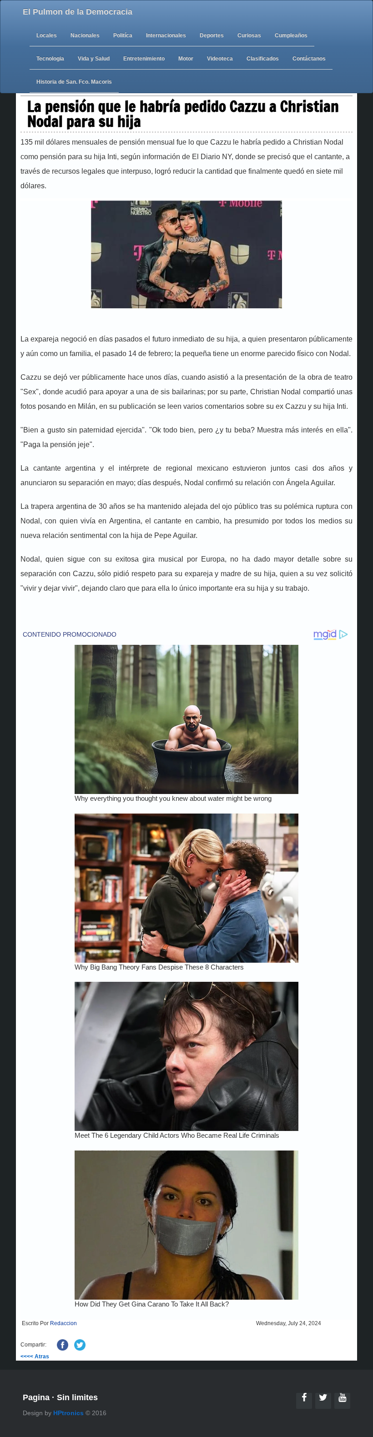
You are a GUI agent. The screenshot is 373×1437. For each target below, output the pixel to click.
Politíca (122, 35)
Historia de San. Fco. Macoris (74, 82)
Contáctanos (309, 58)
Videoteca (220, 58)
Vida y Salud (94, 58)
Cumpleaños (291, 35)
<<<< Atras (34, 1356)
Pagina (36, 1397)
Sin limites (77, 1397)
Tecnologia (50, 58)
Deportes (212, 35)
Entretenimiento (144, 58)
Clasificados (263, 58)
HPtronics (68, 1413)
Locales (46, 35)
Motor (185, 58)
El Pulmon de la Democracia (77, 11)
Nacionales (85, 35)
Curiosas (249, 35)
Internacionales (166, 35)
